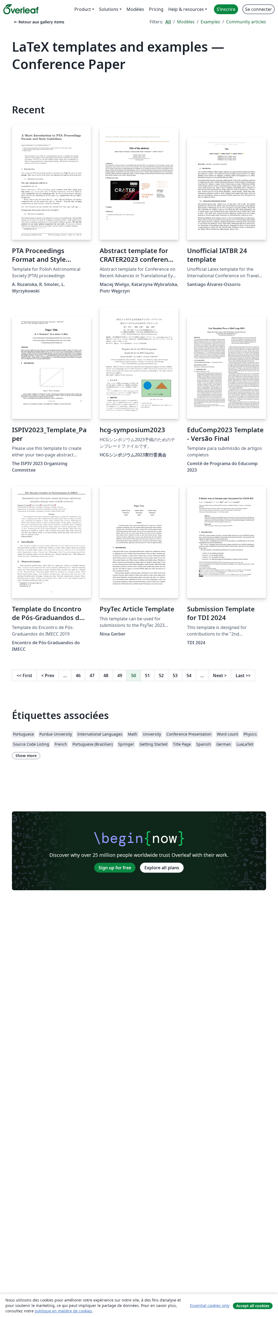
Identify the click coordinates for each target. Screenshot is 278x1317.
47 (92, 675)
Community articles (246, 22)
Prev (47, 675)
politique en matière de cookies (63, 1310)
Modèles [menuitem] (135, 9)
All (168, 22)
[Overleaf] (21, 9)
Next (220, 675)
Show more (26, 755)
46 (78, 675)
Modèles (186, 22)
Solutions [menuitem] (108, 9)
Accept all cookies (252, 1305)
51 (147, 675)
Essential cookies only (209, 1305)
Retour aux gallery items (38, 21)
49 (119, 675)
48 (105, 675)
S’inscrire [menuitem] (226, 9)
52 (161, 675)
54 (189, 675)
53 (175, 675)
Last (243, 675)
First (24, 675)
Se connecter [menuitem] (258, 9)
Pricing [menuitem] (156, 9)
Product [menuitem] (82, 9)
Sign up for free (115, 868)
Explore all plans (161, 868)
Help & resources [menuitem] (186, 9)
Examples (210, 22)
